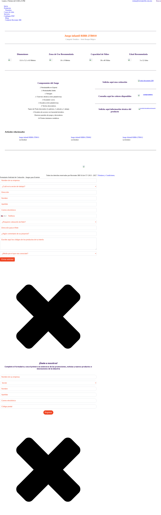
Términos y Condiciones (105, 175)
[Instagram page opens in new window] (11, 3)
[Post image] (11, 141)
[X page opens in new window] (8, 3)
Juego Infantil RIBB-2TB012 (133, 137)
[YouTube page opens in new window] (14, 3)
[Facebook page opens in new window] (5, 3)
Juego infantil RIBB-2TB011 (29, 137)
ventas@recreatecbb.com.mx (142, 1)
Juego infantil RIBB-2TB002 (81, 137)
